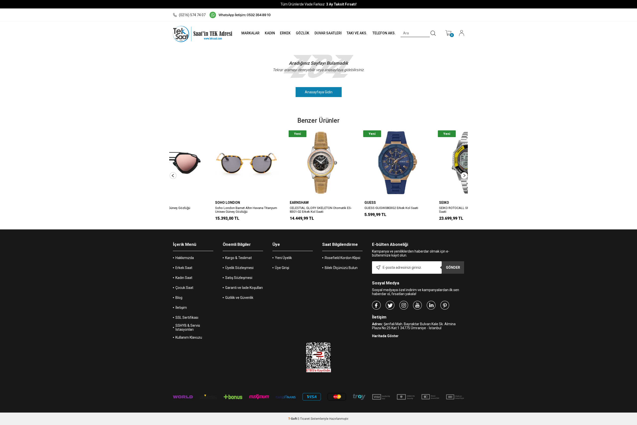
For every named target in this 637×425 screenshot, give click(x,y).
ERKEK (285, 33)
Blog (178, 298)
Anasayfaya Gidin (318, 92)
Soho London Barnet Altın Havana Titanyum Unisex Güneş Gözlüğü (206, 209)
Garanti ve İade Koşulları (244, 288)
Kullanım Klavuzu (188, 337)
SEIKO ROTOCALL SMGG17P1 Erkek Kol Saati (427, 209)
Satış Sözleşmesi (238, 278)
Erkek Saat (183, 268)
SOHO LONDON (187, 203)
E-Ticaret (304, 419)
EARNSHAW (259, 203)
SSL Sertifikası (186, 317)
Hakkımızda (184, 258)
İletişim (181, 308)
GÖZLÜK (302, 33)
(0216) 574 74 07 (192, 15)
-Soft (293, 419)
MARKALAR (250, 33)
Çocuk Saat (184, 288)
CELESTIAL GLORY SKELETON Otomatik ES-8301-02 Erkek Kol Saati (281, 209)
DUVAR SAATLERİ (328, 33)
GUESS (330, 203)
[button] (173, 175)
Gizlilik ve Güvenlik (239, 298)
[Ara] (433, 33)
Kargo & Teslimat (238, 258)
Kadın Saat (183, 278)
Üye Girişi (282, 268)
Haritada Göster (385, 336)
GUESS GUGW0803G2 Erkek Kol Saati (351, 208)
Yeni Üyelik (283, 258)
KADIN (270, 33)
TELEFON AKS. (384, 33)
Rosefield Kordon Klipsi (342, 258)
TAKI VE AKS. (357, 33)
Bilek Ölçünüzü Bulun (341, 268)
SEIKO (404, 203)
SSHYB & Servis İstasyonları (187, 327)
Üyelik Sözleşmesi (239, 268)
